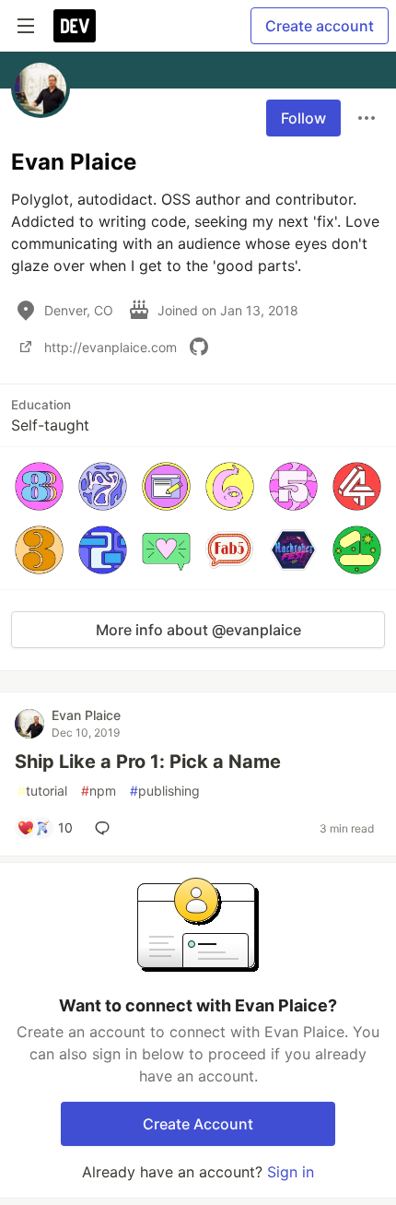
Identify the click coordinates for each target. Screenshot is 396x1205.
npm (98, 790)
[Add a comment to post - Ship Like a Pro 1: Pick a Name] (106, 828)
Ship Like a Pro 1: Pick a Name (148, 761)
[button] (39, 486)
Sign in (290, 1172)
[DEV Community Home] (75, 25)
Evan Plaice (86, 715)
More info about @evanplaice (198, 629)
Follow (303, 118)
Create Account (198, 1124)
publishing (165, 790)
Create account (319, 26)
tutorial (42, 790)
